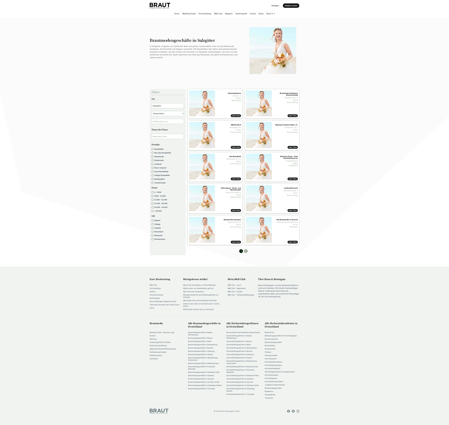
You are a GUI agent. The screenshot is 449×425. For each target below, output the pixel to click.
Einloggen (275, 5)
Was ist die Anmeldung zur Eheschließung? (199, 285)
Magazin (229, 13)
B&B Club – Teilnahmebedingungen (241, 295)
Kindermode (159, 160)
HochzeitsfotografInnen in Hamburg (240, 354)
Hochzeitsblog (204, 13)
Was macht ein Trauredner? (193, 291)
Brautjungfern (159, 179)
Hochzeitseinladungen (273, 365)
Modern (157, 220)
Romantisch (158, 232)
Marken (152, 291)
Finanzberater (270, 349)
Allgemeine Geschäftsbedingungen (163, 349)
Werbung (153, 339)
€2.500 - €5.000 (160, 203)
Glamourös (158, 235)
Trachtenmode (159, 183)
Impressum (154, 358)
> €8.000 (158, 211)
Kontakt (153, 336)
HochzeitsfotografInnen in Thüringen (240, 394)
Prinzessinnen (159, 239)
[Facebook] (288, 411)
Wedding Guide (189, 13)
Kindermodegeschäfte (273, 388)
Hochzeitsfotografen (272, 368)
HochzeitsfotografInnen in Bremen (239, 351)
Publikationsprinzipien (158, 352)
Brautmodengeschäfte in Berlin (200, 341)
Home (176, 13)
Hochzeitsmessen (156, 295)
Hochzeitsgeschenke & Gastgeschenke (280, 372)
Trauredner (269, 398)
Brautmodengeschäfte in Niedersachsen (203, 363)
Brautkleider (159, 149)
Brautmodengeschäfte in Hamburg (201, 351)
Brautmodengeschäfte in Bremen (200, 348)
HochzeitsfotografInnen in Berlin (238, 344)
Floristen (268, 352)
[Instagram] (298, 411)
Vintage (157, 224)
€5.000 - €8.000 (160, 207)
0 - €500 (157, 192)
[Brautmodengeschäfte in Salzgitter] (160, 5)
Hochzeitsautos (271, 358)
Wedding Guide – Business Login (162, 332)
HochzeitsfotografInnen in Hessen (239, 358)
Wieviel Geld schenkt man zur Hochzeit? (198, 309)
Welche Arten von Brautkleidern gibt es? (198, 288)
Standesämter (270, 395)
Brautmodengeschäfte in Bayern (200, 338)
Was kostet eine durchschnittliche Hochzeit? (200, 300)
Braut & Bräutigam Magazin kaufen (163, 301)
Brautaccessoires (271, 339)
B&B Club (218, 13)
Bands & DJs (269, 332)
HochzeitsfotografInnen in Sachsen (239, 382)
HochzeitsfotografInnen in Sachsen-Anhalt (242, 385)
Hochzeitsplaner (271, 378)
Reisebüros (269, 391)
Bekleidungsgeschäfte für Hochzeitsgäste (281, 336)
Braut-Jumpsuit (160, 168)
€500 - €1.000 (160, 196)
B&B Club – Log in (234, 285)
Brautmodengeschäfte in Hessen (200, 354)
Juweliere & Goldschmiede (275, 385)
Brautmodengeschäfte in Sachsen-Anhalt (203, 382)
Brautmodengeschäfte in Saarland (201, 375)
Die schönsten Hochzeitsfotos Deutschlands (243, 332)
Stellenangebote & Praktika (160, 342)
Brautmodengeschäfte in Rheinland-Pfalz (203, 372)
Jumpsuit (157, 164)
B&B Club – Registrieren (237, 288)
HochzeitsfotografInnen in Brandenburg (241, 348)
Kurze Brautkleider (161, 171)
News (261, 13)
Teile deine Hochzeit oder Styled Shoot (164, 305)
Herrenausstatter (271, 355)
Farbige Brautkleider (162, 175)
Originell (157, 228)
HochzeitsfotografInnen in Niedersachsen (242, 366)
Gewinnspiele (241, 13)
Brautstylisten (270, 345)
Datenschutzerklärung (158, 345)
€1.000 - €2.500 (160, 200)
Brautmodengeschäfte (273, 342)
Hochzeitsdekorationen (273, 362)
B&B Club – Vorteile (235, 291)
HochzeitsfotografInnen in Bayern (239, 341)
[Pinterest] (293, 411)
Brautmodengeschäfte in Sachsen (201, 379)
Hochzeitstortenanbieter (274, 381)
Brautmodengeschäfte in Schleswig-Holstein (205, 385)
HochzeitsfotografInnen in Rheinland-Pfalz (242, 375)
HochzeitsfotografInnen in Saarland (239, 379)
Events (253, 13)
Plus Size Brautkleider (162, 153)
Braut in (269, 13)
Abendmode (159, 156)
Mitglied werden (291, 5)
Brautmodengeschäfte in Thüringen (201, 388)
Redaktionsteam (156, 355)
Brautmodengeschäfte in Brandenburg (202, 344)
